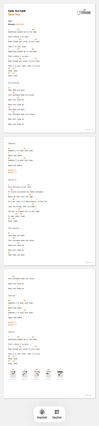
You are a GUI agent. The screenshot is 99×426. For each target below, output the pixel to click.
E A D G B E (20, 24)
